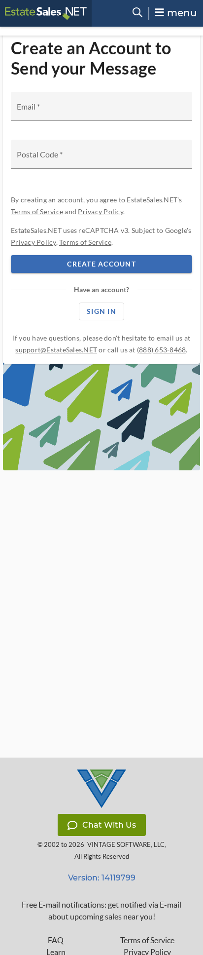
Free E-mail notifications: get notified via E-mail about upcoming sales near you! (101, 910)
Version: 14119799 (101, 877)
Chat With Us (109, 825)
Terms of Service (37, 211)
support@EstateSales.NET (56, 349)
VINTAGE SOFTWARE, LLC (126, 844)
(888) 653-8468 (161, 349)
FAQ (56, 940)
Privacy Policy (100, 211)
